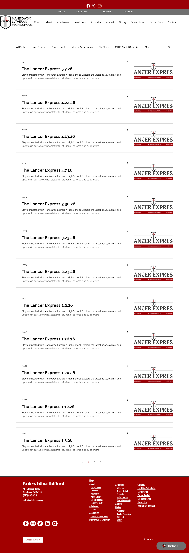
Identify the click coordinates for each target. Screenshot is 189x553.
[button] (169, 47)
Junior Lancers (122, 497)
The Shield (104, 47)
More (147, 47)
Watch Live (95, 493)
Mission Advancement (82, 47)
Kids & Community (124, 500)
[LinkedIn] (47, 523)
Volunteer (120, 510)
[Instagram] (33, 523)
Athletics (120, 488)
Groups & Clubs (123, 491)
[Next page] (107, 462)
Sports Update (59, 47)
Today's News (96, 487)
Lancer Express (38, 47)
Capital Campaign (124, 514)
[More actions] (128, 62)
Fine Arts (120, 494)
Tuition (93, 509)
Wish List (120, 517)
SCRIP (119, 520)
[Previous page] (82, 462)
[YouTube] (55, 523)
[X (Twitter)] (93, 6)
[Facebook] (88, 6)
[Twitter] (40, 523)
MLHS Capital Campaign (127, 47)
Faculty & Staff (96, 502)
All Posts (20, 47)
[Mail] (100, 6)
